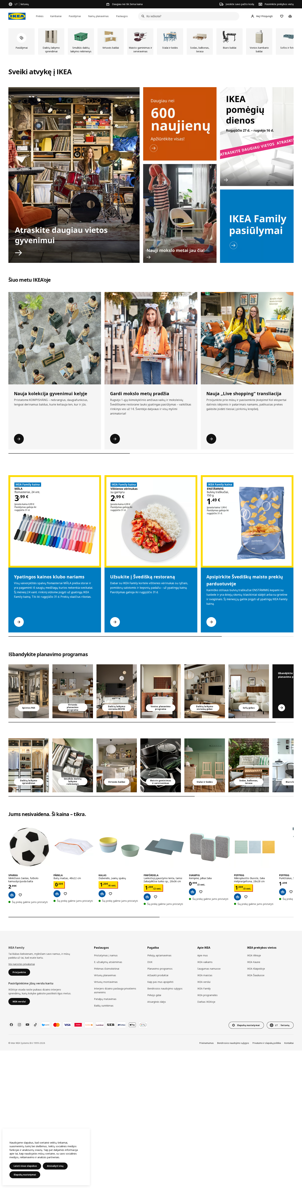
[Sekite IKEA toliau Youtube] (27, 1025)
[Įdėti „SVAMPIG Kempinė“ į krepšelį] (192, 891)
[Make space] (74, 175)
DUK (149, 962)
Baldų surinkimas (103, 1005)
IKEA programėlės (207, 995)
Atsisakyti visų (55, 1165)
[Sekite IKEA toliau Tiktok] (35, 1025)
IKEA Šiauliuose (255, 975)
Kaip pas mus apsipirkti (160, 982)
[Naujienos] (180, 124)
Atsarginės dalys (156, 1001)
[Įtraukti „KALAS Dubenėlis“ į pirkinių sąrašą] (110, 893)
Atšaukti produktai (157, 975)
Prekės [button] (40, 16)
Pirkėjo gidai (154, 995)
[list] (151, 41)
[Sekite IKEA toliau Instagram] (19, 1025)
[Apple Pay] (132, 1025)
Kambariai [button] (56, 16)
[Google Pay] (143, 1025)
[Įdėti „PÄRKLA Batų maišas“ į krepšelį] (56, 893)
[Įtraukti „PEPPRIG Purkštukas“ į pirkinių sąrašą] (290, 891)
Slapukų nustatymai (25, 1174)
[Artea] (121, 1025)
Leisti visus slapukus (25, 1165)
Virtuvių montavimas (106, 982)
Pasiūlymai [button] (75, 16)
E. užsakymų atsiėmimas (108, 962)
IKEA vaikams (205, 962)
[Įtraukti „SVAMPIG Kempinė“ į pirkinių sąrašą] (200, 891)
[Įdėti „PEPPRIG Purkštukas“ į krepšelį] (282, 891)
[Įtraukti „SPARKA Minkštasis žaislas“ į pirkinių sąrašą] (20, 894)
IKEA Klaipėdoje (256, 968)
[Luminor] (99, 1025)
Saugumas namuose (209, 968)
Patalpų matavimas (105, 999)
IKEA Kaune (253, 962)
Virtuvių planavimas (105, 975)
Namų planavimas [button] (98, 16)
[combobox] (187, 16)
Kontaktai (289, 1043)
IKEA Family (204, 988)
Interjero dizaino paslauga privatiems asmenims (115, 990)
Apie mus (202, 955)
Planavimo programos (159, 968)
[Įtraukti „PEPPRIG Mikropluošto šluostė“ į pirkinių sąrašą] (245, 896)
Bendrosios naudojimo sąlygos (164, 988)
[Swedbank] (89, 1025)
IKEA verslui (203, 982)
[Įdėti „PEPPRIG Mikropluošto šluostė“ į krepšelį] (237, 896)
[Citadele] (78, 1025)
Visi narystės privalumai (21, 964)
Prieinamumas (206, 1043)
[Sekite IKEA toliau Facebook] (11, 1025)
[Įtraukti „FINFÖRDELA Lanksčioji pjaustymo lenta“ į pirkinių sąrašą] (155, 896)
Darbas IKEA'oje (206, 1001)
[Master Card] (56, 1025)
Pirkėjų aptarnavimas (159, 955)
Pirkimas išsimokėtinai (106, 968)
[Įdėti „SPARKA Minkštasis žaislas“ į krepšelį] (11, 894)
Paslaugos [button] (122, 16)
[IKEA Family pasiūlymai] (257, 226)
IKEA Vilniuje (254, 955)
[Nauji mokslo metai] (180, 213)
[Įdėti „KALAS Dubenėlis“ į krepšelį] (102, 893)
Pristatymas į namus (106, 955)
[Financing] (45, 1025)
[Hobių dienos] (257, 136)
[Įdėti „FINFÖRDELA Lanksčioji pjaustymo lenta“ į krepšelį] (147, 896)
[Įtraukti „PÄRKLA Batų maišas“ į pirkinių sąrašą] (65, 893)
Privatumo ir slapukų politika (267, 1043)
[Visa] (67, 1025)
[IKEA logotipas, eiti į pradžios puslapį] (17, 16)
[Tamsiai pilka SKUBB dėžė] (72, 765)
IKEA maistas (204, 975)
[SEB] (110, 1025)
